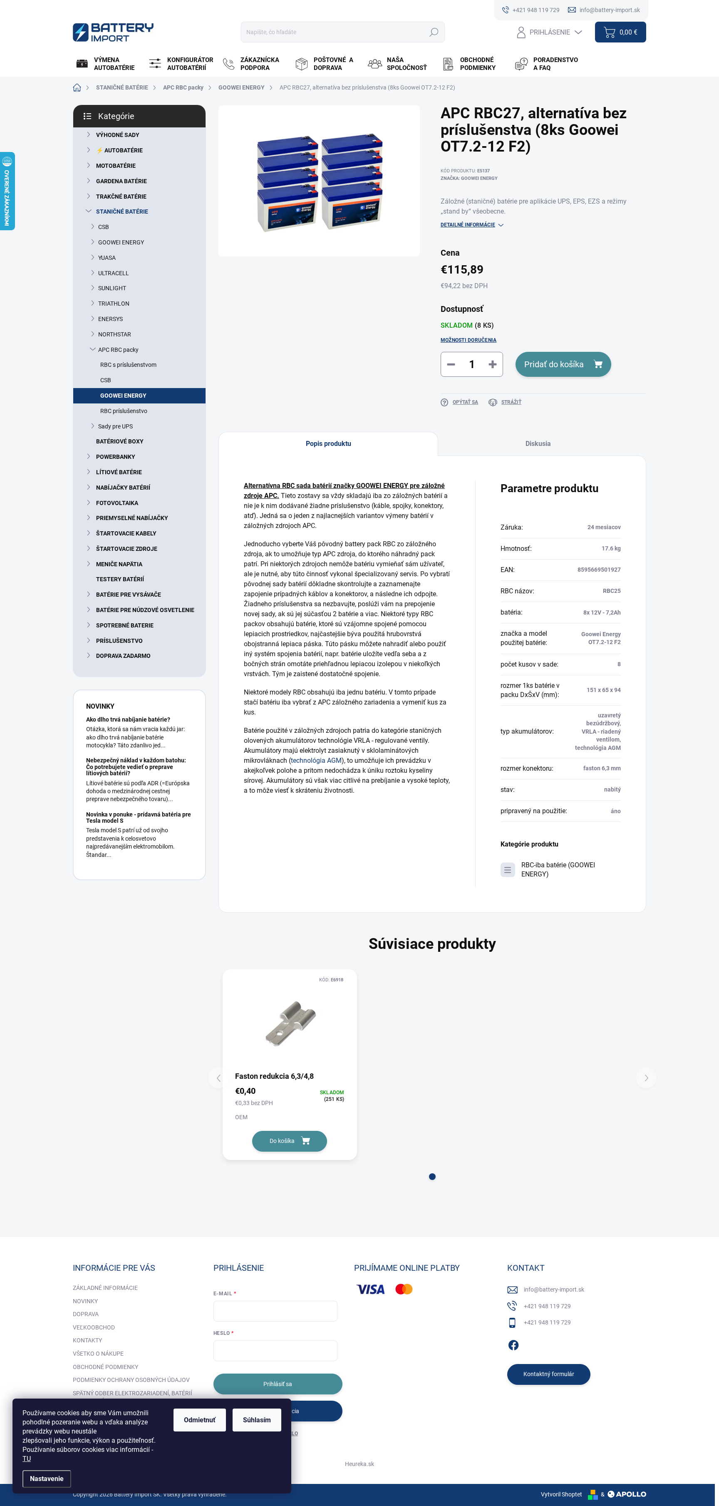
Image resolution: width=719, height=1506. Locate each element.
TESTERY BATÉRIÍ (120, 579)
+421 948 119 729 (547, 1306)
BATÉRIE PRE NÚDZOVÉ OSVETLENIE (145, 610)
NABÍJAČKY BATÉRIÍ (123, 487)
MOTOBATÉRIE (116, 165)
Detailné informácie (468, 225)
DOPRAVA (86, 1314)
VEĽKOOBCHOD (94, 1327)
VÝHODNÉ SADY (117, 135)
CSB (103, 227)
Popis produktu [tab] (328, 444)
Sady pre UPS (115, 426)
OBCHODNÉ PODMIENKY (105, 1367)
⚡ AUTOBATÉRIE (119, 150)
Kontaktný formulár (548, 1374)
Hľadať (434, 32)
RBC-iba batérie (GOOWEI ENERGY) (558, 869)
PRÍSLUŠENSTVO (119, 640)
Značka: (469, 178)
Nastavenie (47, 1479)
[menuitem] (108, 64)
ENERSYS (110, 319)
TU (26, 1459)
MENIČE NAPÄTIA (119, 564)
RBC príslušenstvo (123, 411)
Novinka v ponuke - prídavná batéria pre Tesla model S (138, 817)
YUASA (107, 257)
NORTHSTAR (114, 334)
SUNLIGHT (112, 288)
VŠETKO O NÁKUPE (98, 1353)
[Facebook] (513, 1343)
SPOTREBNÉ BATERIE (125, 625)
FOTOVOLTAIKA (117, 503)
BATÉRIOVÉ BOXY (120, 441)
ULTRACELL (113, 273)
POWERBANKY (115, 456)
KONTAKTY (87, 1340)
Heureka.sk (359, 1464)
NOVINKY (85, 1301)
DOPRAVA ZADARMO (123, 655)
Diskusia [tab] (538, 444)
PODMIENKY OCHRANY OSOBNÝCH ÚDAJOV (131, 1380)
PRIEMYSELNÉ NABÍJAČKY (132, 518)
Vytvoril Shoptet (561, 1494)
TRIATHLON (113, 303)
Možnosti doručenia (468, 340)
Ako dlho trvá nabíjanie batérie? (128, 719)
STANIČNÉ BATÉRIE (122, 211)
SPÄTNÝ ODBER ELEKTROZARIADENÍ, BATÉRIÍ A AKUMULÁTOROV (132, 1397)
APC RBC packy (118, 349)
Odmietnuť (200, 1420)
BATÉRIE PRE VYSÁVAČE (128, 594)
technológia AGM (316, 760)
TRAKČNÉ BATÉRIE (121, 196)
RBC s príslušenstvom (128, 364)
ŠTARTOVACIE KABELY (126, 533)
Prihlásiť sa (277, 1384)
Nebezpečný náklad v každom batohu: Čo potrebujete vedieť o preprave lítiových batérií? (136, 767)
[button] (432, 1176)
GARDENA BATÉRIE (121, 181)
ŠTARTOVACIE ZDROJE (126, 548)
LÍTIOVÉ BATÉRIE (119, 472)
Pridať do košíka (554, 364)
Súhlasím (257, 1420)
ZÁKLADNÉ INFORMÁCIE (105, 1287)
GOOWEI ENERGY (121, 242)
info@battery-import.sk (554, 1289)
